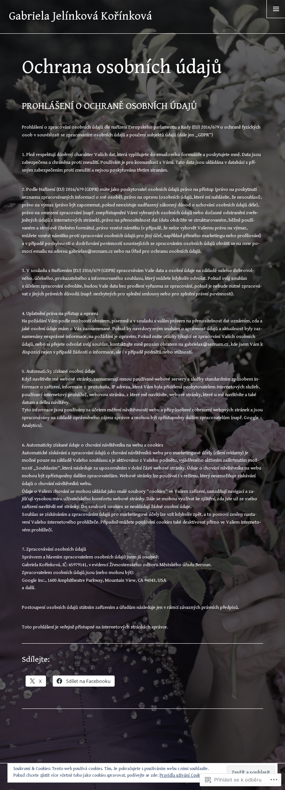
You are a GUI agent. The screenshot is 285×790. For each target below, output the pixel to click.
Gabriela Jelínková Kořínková (80, 16)
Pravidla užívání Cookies (182, 775)
